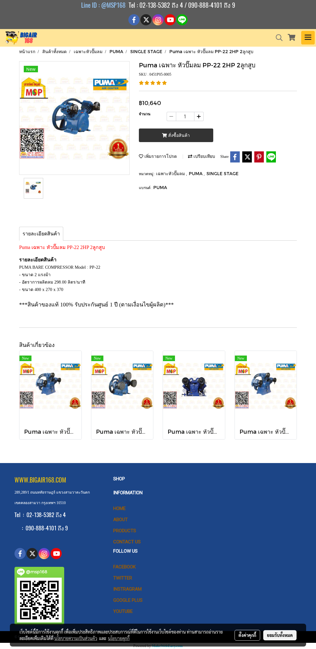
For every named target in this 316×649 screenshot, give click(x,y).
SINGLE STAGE (222, 173)
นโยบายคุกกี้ (119, 638)
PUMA (196, 173)
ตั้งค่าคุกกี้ (247, 635)
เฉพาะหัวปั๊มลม (171, 173)
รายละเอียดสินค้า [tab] (41, 233)
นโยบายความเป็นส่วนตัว (75, 638)
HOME (119, 508)
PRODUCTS (124, 530)
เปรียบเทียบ (203, 156)
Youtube (123, 611)
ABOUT (120, 519)
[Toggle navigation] (308, 37)
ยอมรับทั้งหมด (280, 635)
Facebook (124, 567)
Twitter (122, 578)
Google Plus (128, 600)
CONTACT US (127, 542)
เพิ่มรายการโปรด (160, 156)
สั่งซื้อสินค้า (178, 135)
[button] (277, 37)
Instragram (127, 589)
